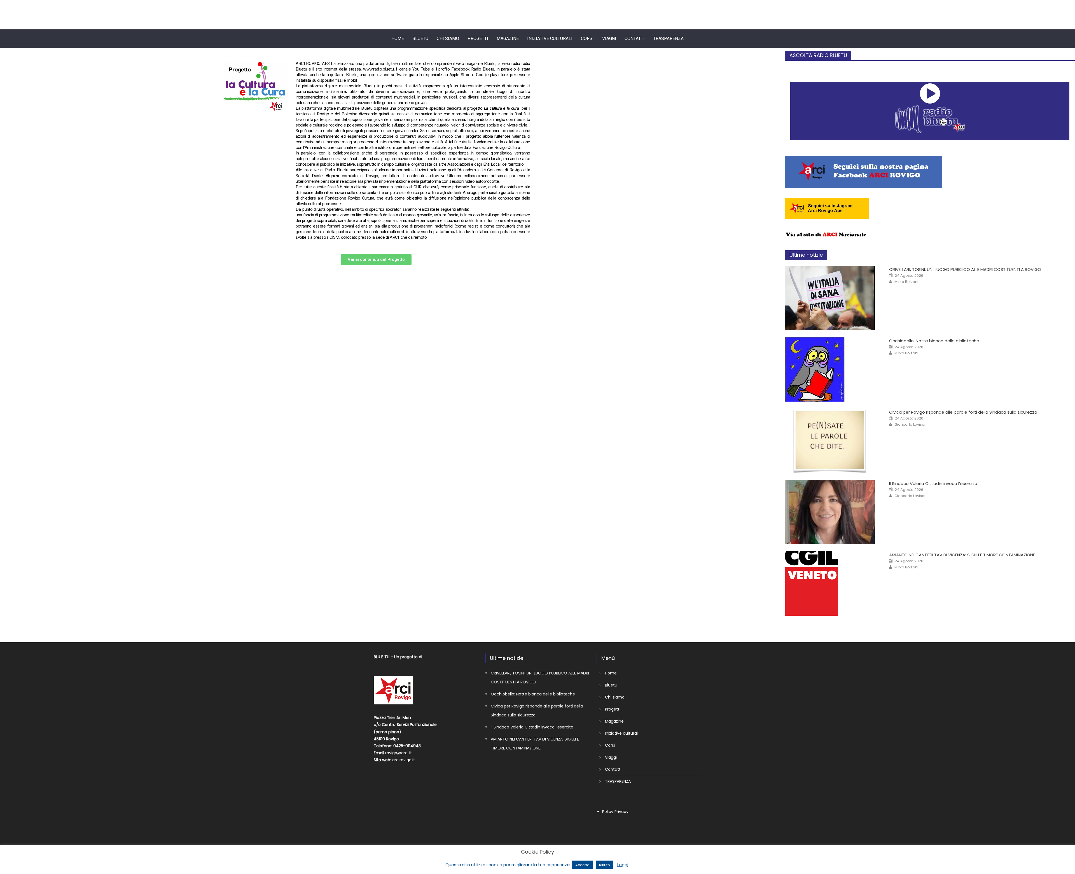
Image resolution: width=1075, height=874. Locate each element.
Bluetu (420, 38)
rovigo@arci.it (398, 753)
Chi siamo (448, 38)
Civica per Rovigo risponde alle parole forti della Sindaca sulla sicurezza (963, 412)
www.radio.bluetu (378, 69)
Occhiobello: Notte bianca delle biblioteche (934, 341)
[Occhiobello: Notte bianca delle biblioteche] (831, 369)
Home (397, 38)
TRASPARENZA (668, 38)
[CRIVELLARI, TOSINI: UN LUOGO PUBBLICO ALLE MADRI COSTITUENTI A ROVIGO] (831, 298)
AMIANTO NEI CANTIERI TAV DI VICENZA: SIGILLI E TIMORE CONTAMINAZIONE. (962, 555)
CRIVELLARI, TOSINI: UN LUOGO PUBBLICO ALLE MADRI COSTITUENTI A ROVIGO (965, 269)
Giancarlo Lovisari (910, 424)
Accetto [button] (582, 865)
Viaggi (609, 38)
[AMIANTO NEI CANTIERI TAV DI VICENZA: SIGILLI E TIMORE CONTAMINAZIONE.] (831, 583)
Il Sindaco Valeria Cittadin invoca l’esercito (933, 483)
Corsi (587, 38)
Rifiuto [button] (604, 865)
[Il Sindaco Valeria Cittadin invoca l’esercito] (831, 512)
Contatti (635, 38)
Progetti (478, 38)
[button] (376, 259)
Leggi (622, 865)
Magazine (508, 38)
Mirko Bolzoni (906, 281)
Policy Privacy (615, 811)
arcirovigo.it (403, 760)
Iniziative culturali (549, 38)
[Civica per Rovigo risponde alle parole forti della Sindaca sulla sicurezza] (831, 441)
